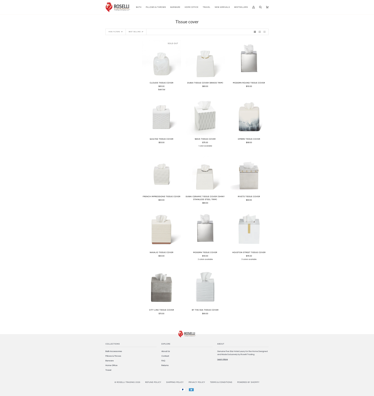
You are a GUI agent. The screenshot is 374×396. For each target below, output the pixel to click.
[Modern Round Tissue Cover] (249, 59)
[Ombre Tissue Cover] (249, 115)
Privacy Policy (197, 382)
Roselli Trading (126, 382)
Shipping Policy (175, 382)
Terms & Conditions (221, 382)
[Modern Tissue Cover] (205, 229)
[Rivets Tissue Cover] (249, 173)
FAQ (163, 360)
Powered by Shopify (248, 382)
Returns (165, 365)
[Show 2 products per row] (254, 32)
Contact (165, 356)
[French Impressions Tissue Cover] (161, 173)
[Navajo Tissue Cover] (161, 229)
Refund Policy (153, 382)
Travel (108, 370)
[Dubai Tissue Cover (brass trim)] (205, 59)
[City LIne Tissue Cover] (161, 286)
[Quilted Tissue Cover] (161, 115)
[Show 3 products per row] (259, 32)
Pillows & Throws (113, 356)
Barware (109, 360)
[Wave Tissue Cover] (205, 115)
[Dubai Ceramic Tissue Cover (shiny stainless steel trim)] (205, 173)
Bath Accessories (113, 351)
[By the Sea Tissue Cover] (205, 286)
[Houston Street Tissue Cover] (249, 229)
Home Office (111, 365)
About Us (165, 351)
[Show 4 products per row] (265, 32)
